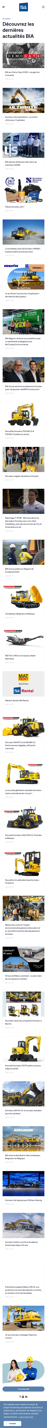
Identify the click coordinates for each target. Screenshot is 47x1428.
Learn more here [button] (26, 1417)
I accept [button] (12, 1423)
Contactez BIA (23, 1389)
